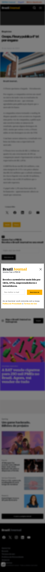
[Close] (40, 269)
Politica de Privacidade (12, 304)
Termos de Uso (30, 304)
